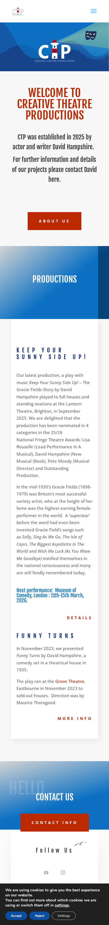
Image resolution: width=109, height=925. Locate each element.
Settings (64, 915)
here (53, 179)
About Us (54, 221)
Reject (39, 915)
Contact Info (55, 822)
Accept (16, 915)
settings (62, 905)
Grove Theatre (69, 681)
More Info (75, 718)
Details (80, 617)
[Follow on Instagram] (63, 872)
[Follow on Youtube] (46, 872)
